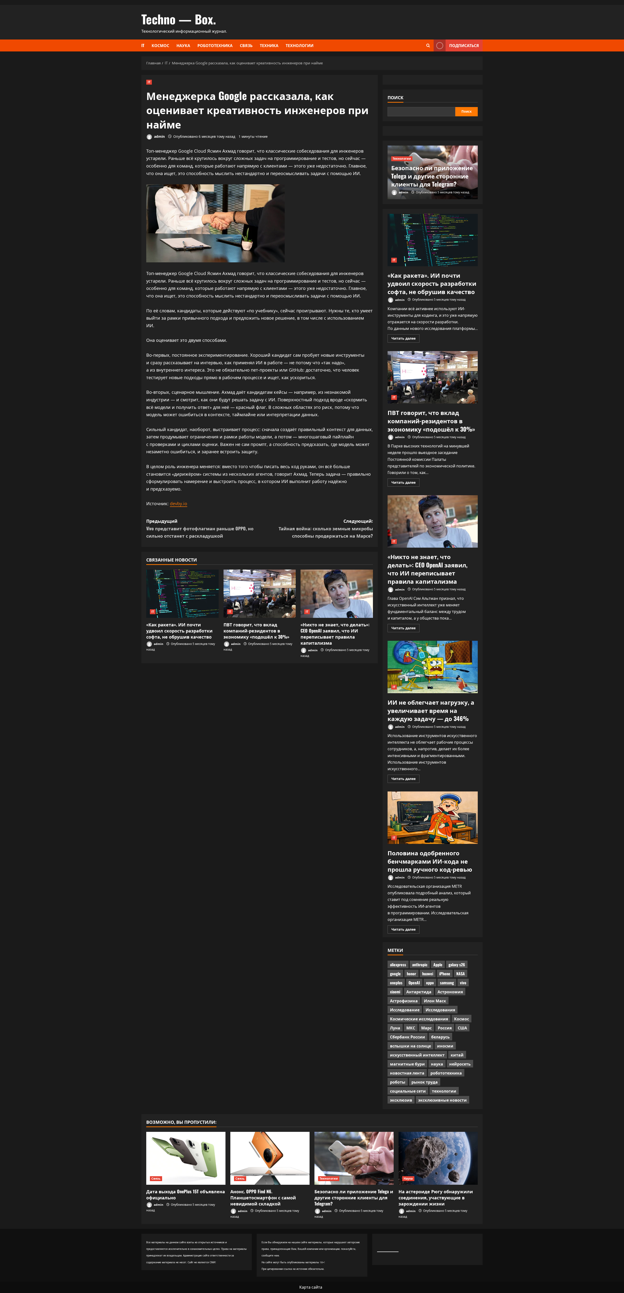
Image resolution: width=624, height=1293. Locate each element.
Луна (395, 1028)
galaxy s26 (456, 964)
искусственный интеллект (417, 1055)
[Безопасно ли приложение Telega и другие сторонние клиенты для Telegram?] (354, 1158)
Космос (160, 45)
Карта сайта (310, 1287)
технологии (444, 1091)
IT (142, 45)
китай (457, 1055)
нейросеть (460, 1064)
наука (437, 1064)
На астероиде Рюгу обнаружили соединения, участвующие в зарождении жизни (436, 1197)
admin (159, 136)
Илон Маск (435, 1001)
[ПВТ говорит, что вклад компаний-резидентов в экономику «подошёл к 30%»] (260, 594)
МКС (410, 1028)
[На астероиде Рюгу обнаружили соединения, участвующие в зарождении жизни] (438, 1158)
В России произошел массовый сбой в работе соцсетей (428, 175)
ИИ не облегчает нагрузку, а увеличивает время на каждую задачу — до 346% (433, 667)
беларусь (440, 1037)
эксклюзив (401, 1100)
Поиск (395, 97)
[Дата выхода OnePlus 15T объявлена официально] (185, 1158)
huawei (427, 974)
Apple (437, 964)
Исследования (440, 1010)
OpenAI (414, 983)
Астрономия (450, 992)
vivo (463, 983)
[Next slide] (475, 149)
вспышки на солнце (410, 1046)
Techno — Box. (178, 19)
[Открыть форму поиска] (428, 45)
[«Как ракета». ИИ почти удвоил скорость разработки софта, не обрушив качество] (182, 594)
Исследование (404, 1010)
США (462, 1028)
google (395, 974)
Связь (246, 45)
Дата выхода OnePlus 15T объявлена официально (185, 1194)
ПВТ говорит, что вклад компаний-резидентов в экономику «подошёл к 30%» (256, 630)
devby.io (178, 503)
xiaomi (395, 992)
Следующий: (326, 528)
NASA (460, 974)
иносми (445, 1046)
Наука (183, 45)
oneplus (396, 983)
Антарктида (418, 992)
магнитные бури (407, 1064)
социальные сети (408, 1091)
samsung (447, 983)
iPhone (444, 974)
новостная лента (407, 1073)
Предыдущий (200, 528)
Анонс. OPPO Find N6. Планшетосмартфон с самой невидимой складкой (263, 1197)
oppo (430, 983)
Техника (269, 45)
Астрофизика (404, 1001)
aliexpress (398, 964)
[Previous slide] (468, 149)
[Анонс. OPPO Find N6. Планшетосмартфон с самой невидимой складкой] (270, 1158)
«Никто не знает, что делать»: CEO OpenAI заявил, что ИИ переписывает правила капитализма (335, 633)
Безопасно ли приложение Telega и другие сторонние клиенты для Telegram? (353, 1197)
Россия (445, 1028)
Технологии (299, 45)
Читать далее (405, 339)
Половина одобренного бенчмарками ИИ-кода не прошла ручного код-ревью (433, 817)
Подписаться (464, 45)
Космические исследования (419, 1019)
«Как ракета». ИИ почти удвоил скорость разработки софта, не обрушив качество (179, 630)
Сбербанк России (407, 1037)
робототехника (446, 1073)
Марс (426, 1028)
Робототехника (215, 45)
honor (411, 974)
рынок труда (424, 1082)
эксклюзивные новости (442, 1100)
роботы (397, 1082)
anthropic (419, 964)
